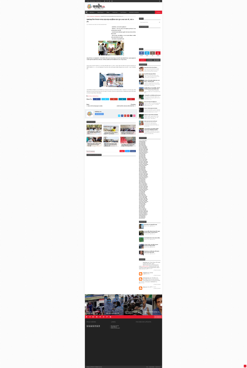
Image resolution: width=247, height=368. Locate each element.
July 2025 (141, 154)
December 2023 (142, 173)
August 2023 (141, 177)
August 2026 (141, 140)
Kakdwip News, (104, 24)
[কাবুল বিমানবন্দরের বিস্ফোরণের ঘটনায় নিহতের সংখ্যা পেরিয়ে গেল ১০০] (113, 305)
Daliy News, (98, 24)
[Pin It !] (131, 99)
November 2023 (142, 174)
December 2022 (142, 186)
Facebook (133, 151)
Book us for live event (115, 328)
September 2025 (142, 152)
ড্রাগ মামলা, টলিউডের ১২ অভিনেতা (151, 313)
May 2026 (141, 143)
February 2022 (142, 196)
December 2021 (142, 198)
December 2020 (142, 210)
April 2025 (141, 157)
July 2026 (141, 141)
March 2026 (141, 145)
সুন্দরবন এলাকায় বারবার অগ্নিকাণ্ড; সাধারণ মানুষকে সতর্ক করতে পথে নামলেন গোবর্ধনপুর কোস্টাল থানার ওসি (110, 144)
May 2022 (141, 193)
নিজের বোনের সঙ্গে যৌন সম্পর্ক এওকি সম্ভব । (150, 67)
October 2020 (142, 212)
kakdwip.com (89, 366)
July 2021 (141, 203)
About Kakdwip (92, 1)
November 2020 (142, 211)
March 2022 (141, 195)
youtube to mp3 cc (145, 266)
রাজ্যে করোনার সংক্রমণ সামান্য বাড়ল (93, 313)
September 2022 (142, 189)
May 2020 (141, 218)
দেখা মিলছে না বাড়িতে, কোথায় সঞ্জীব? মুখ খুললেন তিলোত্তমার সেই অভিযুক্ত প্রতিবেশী (151, 245)
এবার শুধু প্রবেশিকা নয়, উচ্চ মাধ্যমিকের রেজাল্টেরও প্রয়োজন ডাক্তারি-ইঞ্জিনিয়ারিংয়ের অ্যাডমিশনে (151, 129)
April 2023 (141, 182)
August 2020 (141, 215)
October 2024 (142, 163)
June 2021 (141, 204)
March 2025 (141, 158)
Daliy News (92, 16)
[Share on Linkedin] (122, 99)
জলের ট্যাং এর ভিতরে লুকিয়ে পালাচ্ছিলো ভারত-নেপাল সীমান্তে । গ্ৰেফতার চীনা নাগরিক (152, 81)
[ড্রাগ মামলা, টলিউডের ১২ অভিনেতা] (152, 305)
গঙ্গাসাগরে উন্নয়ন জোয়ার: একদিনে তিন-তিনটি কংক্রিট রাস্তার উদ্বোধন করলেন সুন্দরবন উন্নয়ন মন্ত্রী (94, 144)
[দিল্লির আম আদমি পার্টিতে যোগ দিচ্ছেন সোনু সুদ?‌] (133, 305)
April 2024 (141, 169)
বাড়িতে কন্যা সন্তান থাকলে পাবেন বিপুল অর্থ (150, 121)
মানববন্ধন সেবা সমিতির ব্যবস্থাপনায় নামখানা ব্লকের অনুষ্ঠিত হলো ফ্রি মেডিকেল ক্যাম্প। (127, 133)
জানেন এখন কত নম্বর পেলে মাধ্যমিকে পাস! (150, 101)
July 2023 (141, 178)
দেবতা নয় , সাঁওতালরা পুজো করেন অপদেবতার (150, 108)
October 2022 (142, 188)
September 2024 (142, 164)
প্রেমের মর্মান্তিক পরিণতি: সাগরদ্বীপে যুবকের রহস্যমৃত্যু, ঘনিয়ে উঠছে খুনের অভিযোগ (127, 145)
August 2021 (141, 202)
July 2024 (141, 166)
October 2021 (142, 200)
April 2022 (141, 194)
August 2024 (141, 165)
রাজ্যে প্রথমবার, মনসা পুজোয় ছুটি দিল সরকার (118, 38)
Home (88, 1)
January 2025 (141, 160)
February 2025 (142, 159)
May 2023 (141, 181)
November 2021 (142, 199)
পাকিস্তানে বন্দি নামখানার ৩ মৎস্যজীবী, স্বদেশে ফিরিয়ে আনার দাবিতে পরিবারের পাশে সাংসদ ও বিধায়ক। (94, 132)
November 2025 (142, 150)
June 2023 (141, 179)
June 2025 (141, 155)
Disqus (127, 151)
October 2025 (142, 151)
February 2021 (142, 208)
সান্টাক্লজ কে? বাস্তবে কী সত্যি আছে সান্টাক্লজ (151, 114)
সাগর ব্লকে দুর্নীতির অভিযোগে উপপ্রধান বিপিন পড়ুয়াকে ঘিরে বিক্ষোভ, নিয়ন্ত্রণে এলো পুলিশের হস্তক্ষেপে (152, 232)
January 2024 (141, 172)
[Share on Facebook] (97, 99)
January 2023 (141, 185)
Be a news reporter (115, 325)
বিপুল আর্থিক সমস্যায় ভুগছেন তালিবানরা (150, 73)
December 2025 (142, 149)
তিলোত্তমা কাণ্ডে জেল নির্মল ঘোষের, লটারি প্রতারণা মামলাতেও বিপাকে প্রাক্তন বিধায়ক (151, 252)
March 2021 (141, 207)
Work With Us (114, 326)
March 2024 (141, 170)
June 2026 (141, 142)
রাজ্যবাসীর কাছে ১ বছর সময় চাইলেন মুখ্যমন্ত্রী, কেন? (119, 26)
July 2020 (141, 216)
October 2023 (142, 175)
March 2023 (141, 183)
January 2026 (141, 148)
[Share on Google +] (114, 99)
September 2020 (142, 214)
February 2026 (142, 146)
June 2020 (141, 217)
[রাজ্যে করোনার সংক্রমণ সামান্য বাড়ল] (94, 305)
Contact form (98, 1)
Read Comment (157, 270)
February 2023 (142, 184)
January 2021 (141, 209)
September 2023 (142, 176)
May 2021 (141, 205)
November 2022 (142, 187)
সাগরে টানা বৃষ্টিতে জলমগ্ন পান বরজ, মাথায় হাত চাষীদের (152, 237)
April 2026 (141, 144)
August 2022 (141, 190)
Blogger (122, 151)
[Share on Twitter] (105, 99)
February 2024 (142, 171)
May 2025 (141, 156)
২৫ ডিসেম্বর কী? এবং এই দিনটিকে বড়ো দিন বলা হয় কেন (152, 95)
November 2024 (142, 162)
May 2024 (141, 168)
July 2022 (141, 191)
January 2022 (141, 197)
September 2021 (142, 201)
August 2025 (141, 153)
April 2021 (141, 206)
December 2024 (142, 161)
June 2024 (141, 167)
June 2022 (141, 192)
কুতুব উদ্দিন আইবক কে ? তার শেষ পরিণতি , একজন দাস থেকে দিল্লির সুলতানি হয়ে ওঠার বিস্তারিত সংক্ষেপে (152, 88)
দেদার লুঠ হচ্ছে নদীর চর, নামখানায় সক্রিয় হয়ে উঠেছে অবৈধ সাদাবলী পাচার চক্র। (110, 133)
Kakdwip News (97, 16)
